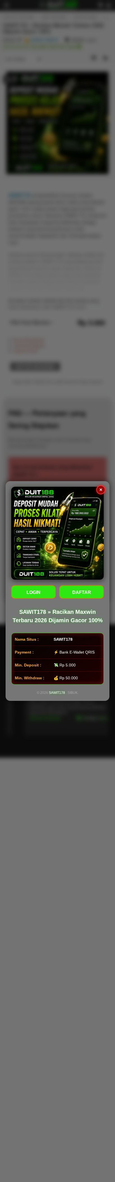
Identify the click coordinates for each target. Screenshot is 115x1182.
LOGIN (33, 592)
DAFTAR (81, 592)
